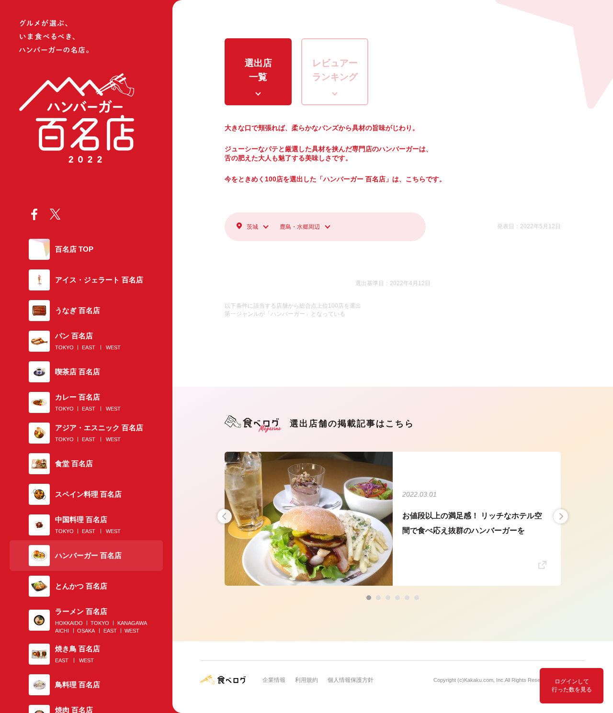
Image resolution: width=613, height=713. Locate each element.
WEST (113, 347)
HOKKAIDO (69, 623)
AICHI (62, 631)
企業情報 (273, 680)
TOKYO (64, 347)
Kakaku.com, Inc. (484, 680)
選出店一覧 (258, 70)
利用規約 (306, 680)
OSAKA (86, 631)
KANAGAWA (132, 623)
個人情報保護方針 (351, 680)
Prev (224, 516)
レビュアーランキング (335, 70)
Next (561, 516)
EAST (88, 347)
